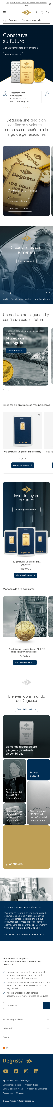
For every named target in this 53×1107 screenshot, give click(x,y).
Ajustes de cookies (10, 1080)
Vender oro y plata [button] (21, 299)
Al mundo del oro (17, 201)
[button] (39, 415)
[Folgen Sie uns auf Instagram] (26, 1071)
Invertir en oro (11, 54)
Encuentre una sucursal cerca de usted (23, 934)
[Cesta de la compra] (47, 12)
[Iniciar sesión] (36, 12)
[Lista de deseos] (42, 12)
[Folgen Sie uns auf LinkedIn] (36, 1071)
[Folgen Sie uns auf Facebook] (16, 1071)
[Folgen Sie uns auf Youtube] (6, 1071)
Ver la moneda (15, 350)
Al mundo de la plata (19, 208)
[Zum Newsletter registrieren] (46, 1005)
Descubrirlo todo (25, 709)
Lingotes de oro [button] (42, 299)
